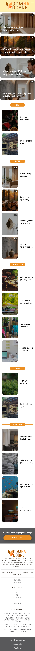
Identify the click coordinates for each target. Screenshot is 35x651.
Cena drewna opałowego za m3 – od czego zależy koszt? (17, 51)
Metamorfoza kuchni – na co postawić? (26, 438)
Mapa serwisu (17, 644)
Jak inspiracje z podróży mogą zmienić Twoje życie (26, 278)
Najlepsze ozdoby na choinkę (24, 118)
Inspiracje (17, 265)
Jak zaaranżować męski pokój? (25, 508)
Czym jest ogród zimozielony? (25, 381)
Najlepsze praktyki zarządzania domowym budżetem (17, 630)
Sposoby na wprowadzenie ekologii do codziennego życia (26, 325)
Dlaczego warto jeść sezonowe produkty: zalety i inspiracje (17, 614)
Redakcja (17, 580)
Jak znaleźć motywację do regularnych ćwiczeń (26, 301)
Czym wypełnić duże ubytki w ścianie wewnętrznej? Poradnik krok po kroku (16, 73)
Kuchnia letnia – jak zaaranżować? (26, 142)
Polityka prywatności (17, 640)
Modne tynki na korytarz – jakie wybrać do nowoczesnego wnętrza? (17, 95)
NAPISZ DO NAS (17, 537)
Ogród (17, 368)
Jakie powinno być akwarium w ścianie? (26, 485)
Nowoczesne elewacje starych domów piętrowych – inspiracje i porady (17, 620)
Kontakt (17, 583)
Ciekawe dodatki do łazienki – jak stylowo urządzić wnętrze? (17, 625)
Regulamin (17, 648)
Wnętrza (17, 424)
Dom (17, 161)
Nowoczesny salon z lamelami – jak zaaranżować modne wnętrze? (14, 29)
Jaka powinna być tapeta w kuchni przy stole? (26, 461)
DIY (17, 105)
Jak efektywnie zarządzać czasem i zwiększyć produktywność (26, 349)
